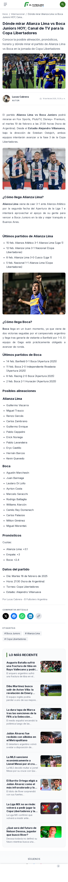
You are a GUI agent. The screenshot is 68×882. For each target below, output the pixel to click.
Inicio (5, 14)
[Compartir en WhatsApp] (22, 616)
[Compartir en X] (6, 616)
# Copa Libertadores (15, 639)
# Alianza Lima (32, 633)
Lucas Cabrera (20, 96)
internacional (18, 14)
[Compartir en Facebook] (14, 616)
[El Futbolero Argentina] (34, 4)
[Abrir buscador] (62, 4)
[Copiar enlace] (38, 616)
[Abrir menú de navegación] (5, 4)
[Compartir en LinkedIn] (30, 616)
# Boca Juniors (12, 633)
